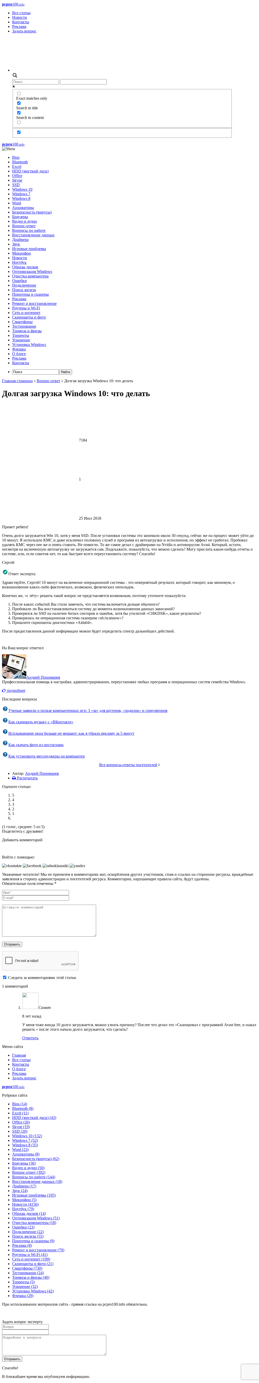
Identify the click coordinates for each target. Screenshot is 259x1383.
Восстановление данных (33, 235)
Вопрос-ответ (24, 226)
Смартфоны (22, 322)
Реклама (19, 26)
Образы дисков (25, 267)
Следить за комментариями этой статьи (42, 977)
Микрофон (21, 253)
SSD (16, 185)
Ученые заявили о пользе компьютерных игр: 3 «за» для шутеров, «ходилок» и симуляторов (87, 710)
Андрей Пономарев (43, 677)
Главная (19, 1055)
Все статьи (21, 13)
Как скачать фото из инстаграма (35, 745)
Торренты (20, 335)
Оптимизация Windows (32, 271)
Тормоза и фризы (27, 331)
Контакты (20, 22)
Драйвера (20, 239)
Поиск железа (24, 290)
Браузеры (20, 217)
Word (16, 203)
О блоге (19, 354)
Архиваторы (23, 207)
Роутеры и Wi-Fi (26, 308)
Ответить (30, 1038)
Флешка (19, 349)
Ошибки (19, 280)
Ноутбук (19, 262)
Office (17, 175)
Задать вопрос (24, 31)
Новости (19, 17)
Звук (16, 244)
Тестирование (24, 326)
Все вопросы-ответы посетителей (128, 765)
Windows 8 (21, 198)
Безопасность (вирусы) (32, 212)
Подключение (24, 285)
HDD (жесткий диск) (30, 171)
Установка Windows (29, 344)
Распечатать (27, 778)
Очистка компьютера (30, 276)
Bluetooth (20, 162)
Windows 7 (21, 194)
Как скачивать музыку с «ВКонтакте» (40, 722)
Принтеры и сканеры (30, 294)
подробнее (15, 690)
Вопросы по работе (29, 230)
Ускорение (21, 340)
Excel (16, 166)
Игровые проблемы (29, 249)
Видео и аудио (24, 221)
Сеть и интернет (26, 312)
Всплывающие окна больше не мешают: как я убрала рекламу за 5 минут (71, 733)
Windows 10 (22, 189)
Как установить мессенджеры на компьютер (46, 756)
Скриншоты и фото (29, 317)
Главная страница (17, 381)
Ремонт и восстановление (34, 303)
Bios (15, 157)
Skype (17, 180)
